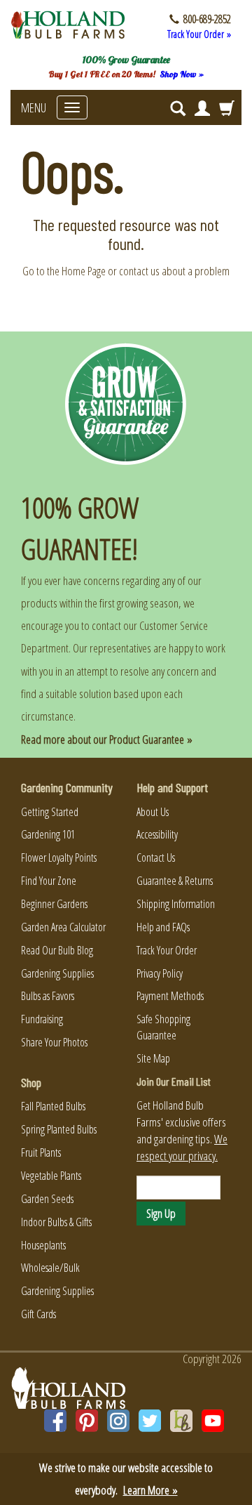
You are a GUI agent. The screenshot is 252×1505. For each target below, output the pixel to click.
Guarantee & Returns (174, 880)
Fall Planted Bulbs (53, 1106)
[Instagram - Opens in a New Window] (118, 1420)
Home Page (84, 271)
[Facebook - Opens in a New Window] (55, 1420)
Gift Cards (38, 1314)
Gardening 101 (48, 834)
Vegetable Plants (51, 1175)
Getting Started (49, 812)
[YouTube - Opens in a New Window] (213, 1420)
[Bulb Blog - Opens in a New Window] (181, 1420)
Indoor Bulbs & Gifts (56, 1222)
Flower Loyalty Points (59, 857)
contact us (139, 271)
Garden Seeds (47, 1199)
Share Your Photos (54, 1042)
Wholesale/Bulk (50, 1267)
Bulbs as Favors (47, 996)
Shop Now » (182, 74)
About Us (152, 812)
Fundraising (42, 1019)
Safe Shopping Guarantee (163, 1027)
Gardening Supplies (57, 973)
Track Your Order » (199, 34)
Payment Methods (170, 996)
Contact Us (155, 857)
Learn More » (150, 1490)
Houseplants (43, 1245)
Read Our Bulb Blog (57, 950)
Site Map (153, 1058)
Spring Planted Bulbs (59, 1129)
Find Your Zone (48, 880)
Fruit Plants (41, 1152)
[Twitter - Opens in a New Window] (150, 1420)
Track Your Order (166, 950)
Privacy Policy (159, 973)
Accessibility (157, 834)
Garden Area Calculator (63, 927)
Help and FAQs (163, 927)
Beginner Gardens (54, 904)
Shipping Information (175, 904)
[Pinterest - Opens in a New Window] (87, 1420)
